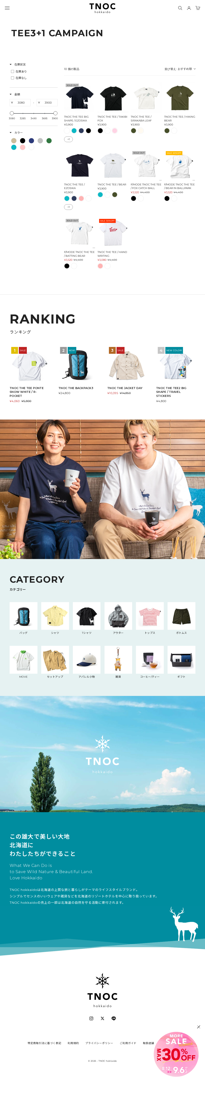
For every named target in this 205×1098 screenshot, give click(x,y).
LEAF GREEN (167, 130)
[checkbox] (33, 72)
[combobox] (180, 69)
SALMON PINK (81, 198)
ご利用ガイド (128, 1043)
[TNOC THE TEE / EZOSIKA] (79, 165)
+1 (68, 139)
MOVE (23, 676)
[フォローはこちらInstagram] (91, 1018)
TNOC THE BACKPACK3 (75, 388)
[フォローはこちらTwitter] (102, 1018)
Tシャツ (86, 632)
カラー (18, 132)
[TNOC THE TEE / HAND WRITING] (113, 233)
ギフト (181, 676)
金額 (17, 94)
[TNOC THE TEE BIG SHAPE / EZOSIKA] (79, 97)
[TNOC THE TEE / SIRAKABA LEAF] (146, 97)
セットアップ (55, 676)
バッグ (23, 632)
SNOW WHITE (67, 130)
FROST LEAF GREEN (133, 130)
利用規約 (73, 1043)
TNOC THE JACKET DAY (124, 388)
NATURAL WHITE (141, 130)
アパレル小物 (86, 676)
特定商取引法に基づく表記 (44, 1043)
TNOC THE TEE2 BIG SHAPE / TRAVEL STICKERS (171, 392)
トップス (150, 632)
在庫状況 (20, 64)
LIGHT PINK (115, 130)
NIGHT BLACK (88, 130)
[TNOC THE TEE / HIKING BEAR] (180, 97)
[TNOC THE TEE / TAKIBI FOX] (113, 97)
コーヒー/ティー (150, 676)
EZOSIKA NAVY (81, 130)
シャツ (55, 632)
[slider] (12, 113)
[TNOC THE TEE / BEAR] (113, 165)
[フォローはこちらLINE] (113, 1018)
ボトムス (181, 632)
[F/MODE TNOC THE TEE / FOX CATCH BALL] (146, 165)
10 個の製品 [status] (71, 69)
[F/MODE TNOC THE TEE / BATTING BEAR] (79, 233)
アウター (118, 632)
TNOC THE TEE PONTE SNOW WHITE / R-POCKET (27, 392)
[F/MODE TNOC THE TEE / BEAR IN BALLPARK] (180, 165)
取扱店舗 (148, 1043)
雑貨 (118, 676)
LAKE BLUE (74, 130)
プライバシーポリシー (99, 1043)
